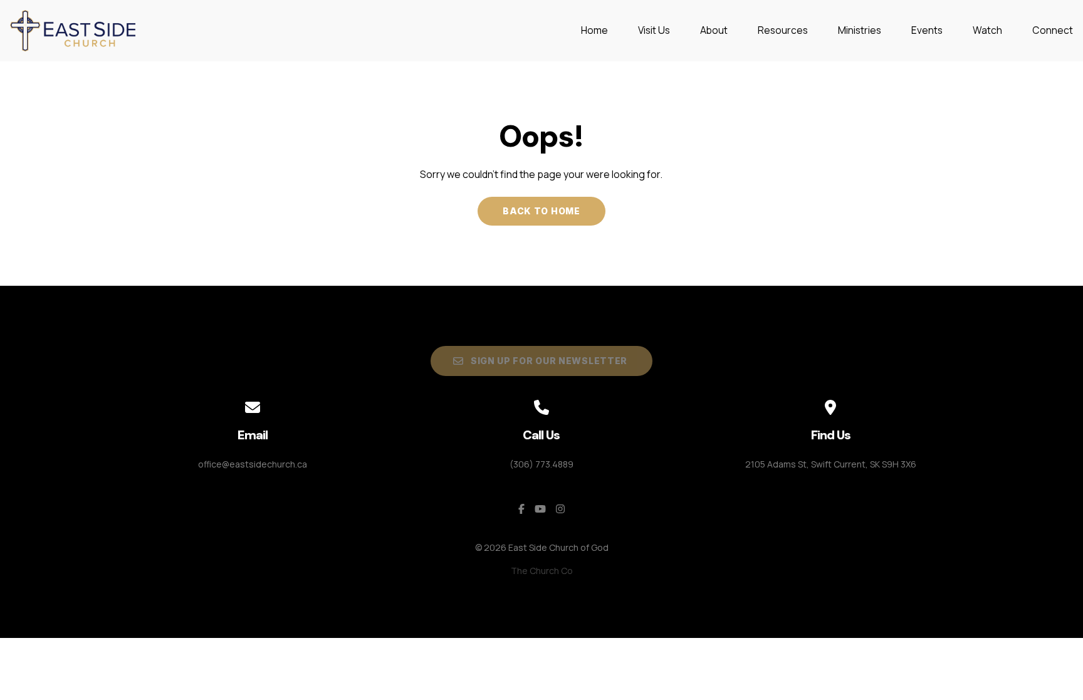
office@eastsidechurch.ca (252, 464)
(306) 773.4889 (541, 464)
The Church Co (542, 571)
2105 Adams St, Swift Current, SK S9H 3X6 (830, 464)
